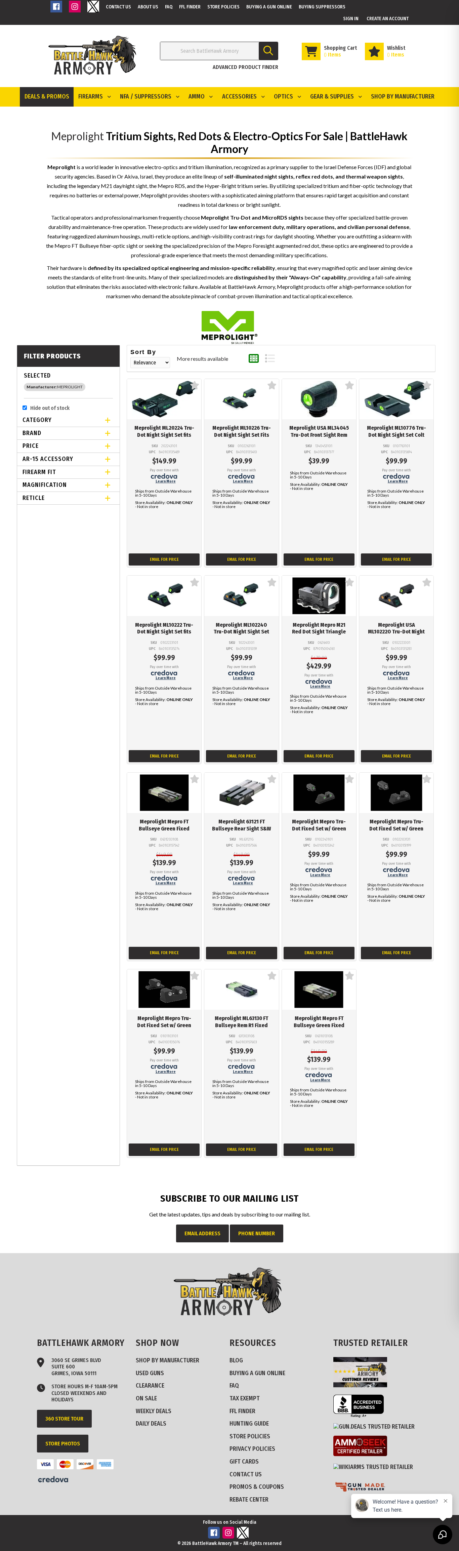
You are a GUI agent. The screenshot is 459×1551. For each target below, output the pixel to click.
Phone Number (256, 1233)
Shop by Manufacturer (402, 96)
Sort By (143, 352)
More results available (202, 358)
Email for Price (164, 559)
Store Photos (62, 1443)
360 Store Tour (64, 1419)
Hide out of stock (50, 408)
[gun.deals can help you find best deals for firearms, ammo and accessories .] (376, 1426)
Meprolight (77, 136)
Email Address (202, 1233)
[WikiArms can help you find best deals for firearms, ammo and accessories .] (375, 1467)
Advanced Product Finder (245, 67)
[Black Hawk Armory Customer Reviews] (362, 1385)
